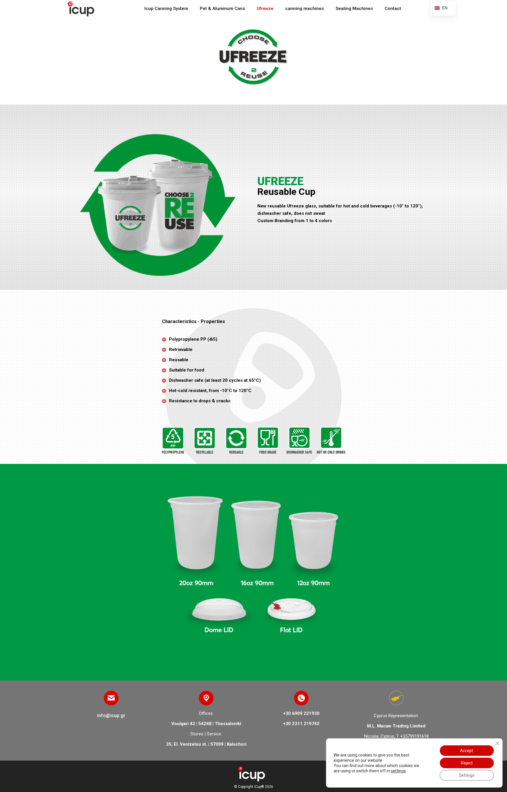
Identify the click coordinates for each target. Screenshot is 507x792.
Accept (466, 750)
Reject (467, 763)
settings (398, 771)
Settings (466, 775)
